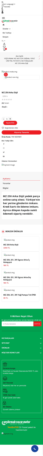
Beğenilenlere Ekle (11, 128)
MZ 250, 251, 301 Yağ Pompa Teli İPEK (19, 295)
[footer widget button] (21, 338)
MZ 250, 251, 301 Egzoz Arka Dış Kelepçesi (17, 278)
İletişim (5, 37)
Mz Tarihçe (7, 33)
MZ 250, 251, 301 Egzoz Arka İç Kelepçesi (16, 261)
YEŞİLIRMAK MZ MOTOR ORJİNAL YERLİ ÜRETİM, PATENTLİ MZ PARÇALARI (19, 59)
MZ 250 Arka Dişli (10, 244)
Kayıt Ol (37, 324)
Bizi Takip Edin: (8, 141)
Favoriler (7, 6)
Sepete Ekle (10, 123)
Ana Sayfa (19, 56)
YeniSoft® (13, 427)
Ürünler (6, 29)
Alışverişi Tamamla (21, 132)
